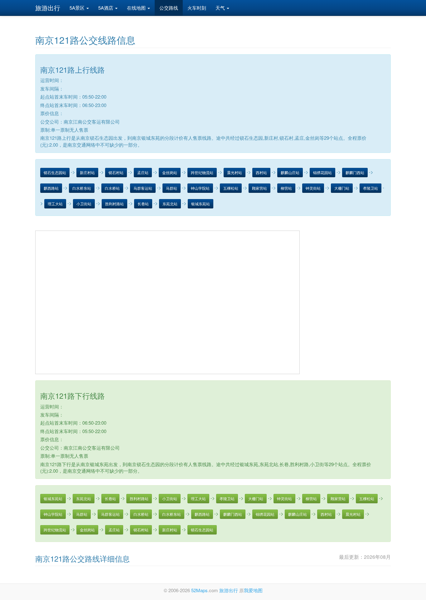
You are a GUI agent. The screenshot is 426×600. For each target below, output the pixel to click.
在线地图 (137, 7)
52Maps (199, 590)
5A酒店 (106, 7)
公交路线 (168, 7)
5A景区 (78, 7)
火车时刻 (196, 7)
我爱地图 (253, 590)
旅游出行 (47, 7)
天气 (220, 7)
